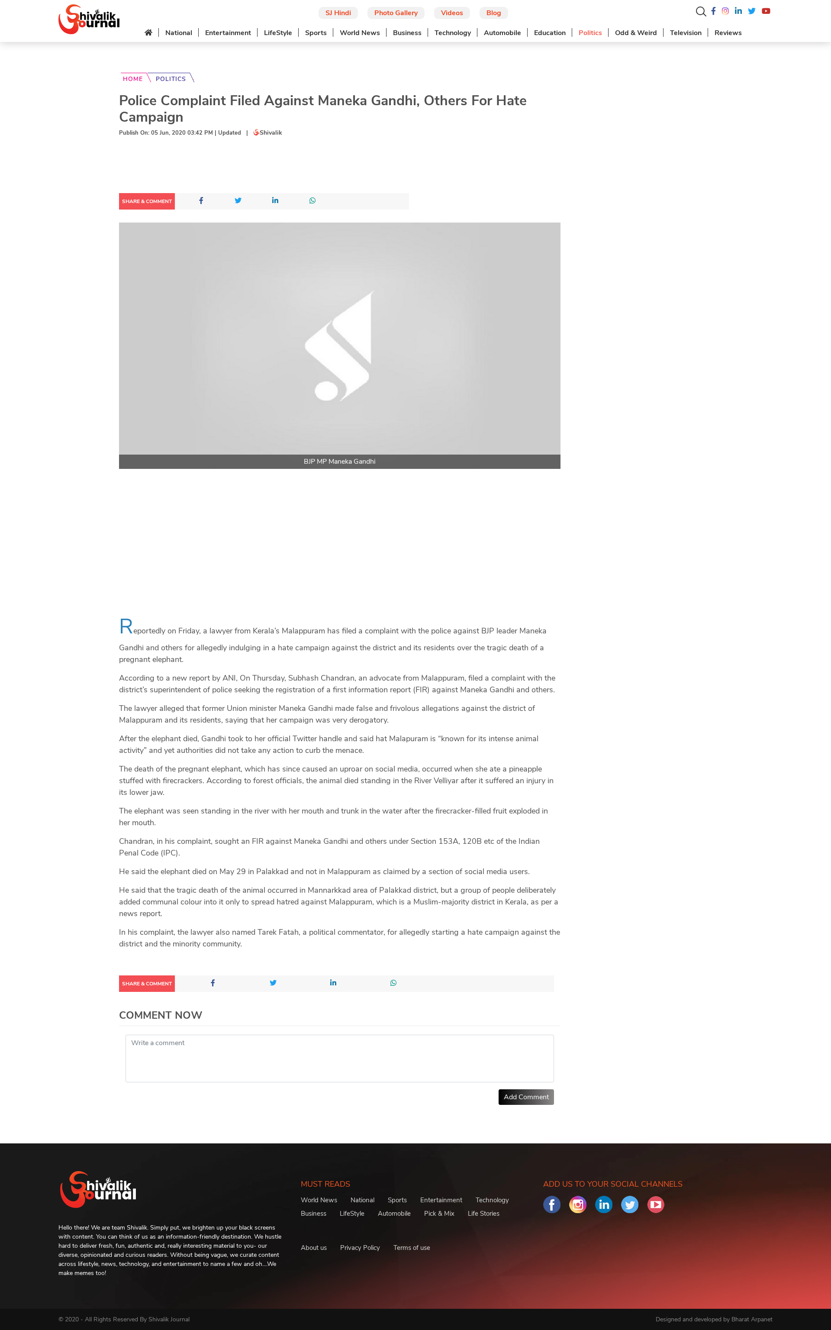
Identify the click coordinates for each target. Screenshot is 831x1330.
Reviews (728, 33)
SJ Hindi (338, 13)
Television (686, 33)
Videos (452, 13)
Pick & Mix (439, 1213)
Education (550, 33)
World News (360, 33)
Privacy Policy (360, 1247)
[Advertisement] (276, 166)
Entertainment (228, 33)
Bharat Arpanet (752, 1319)
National (178, 33)
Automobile (502, 33)
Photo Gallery (396, 13)
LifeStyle (278, 33)
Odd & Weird (636, 33)
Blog (493, 13)
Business (407, 33)
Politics (590, 33)
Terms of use (411, 1247)
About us (314, 1247)
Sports (316, 33)
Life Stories (483, 1213)
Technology (453, 33)
